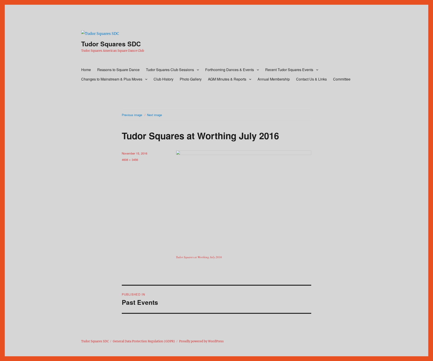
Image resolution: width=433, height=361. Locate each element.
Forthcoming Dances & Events (229, 69)
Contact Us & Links (311, 79)
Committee (341, 79)
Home (86, 69)
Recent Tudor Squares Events (289, 69)
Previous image (132, 115)
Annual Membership (274, 79)
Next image (154, 115)
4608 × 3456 (130, 159)
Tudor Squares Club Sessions (170, 69)
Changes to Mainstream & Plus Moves (111, 79)
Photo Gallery (191, 79)
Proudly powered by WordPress (201, 341)
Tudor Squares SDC (111, 43)
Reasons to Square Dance (118, 69)
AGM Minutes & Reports (227, 79)
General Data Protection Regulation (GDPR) (144, 341)
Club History (163, 79)
